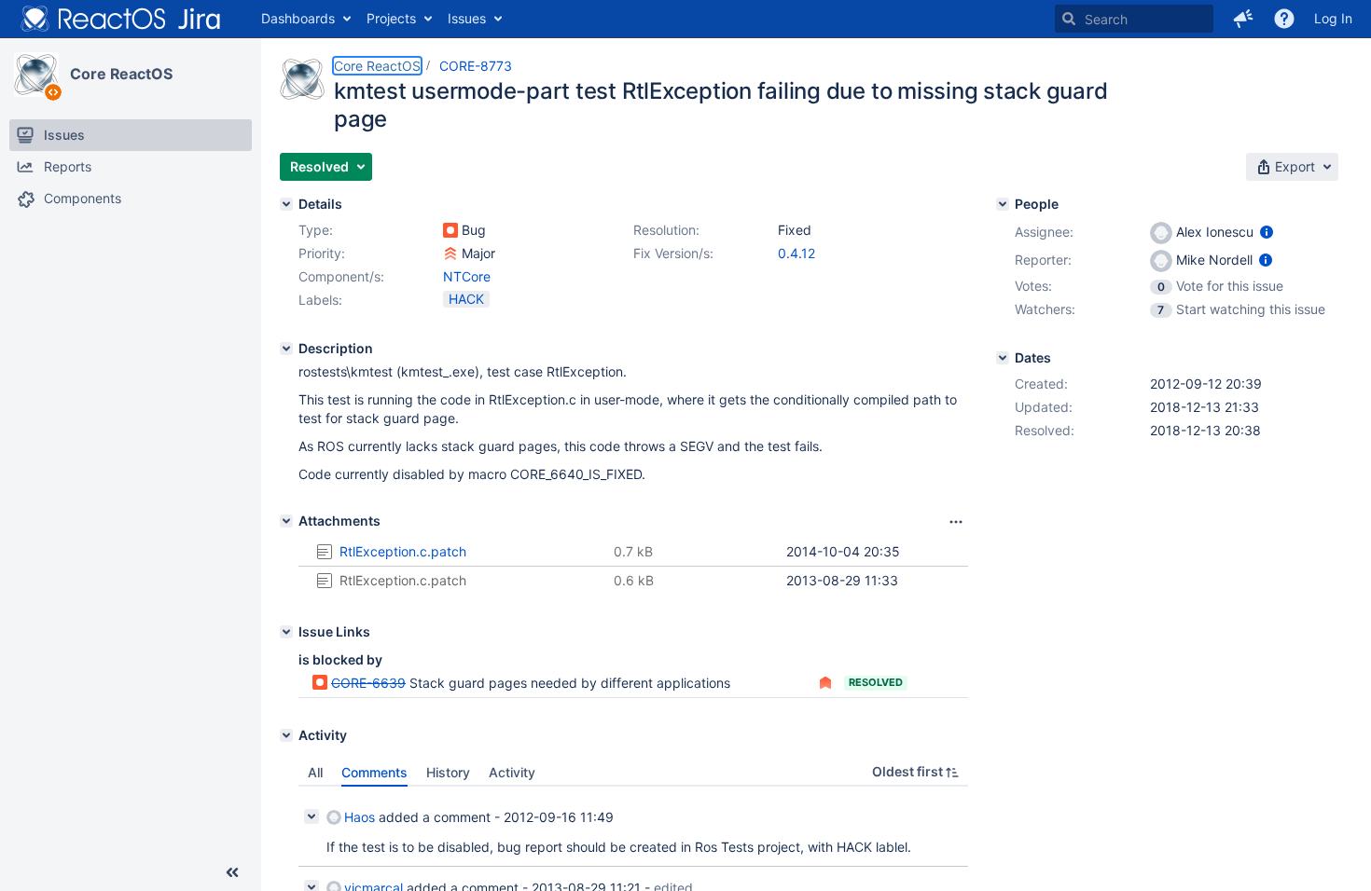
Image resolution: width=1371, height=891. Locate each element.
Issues (467, 18)
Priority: (321, 253)
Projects (391, 18)
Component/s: (341, 276)
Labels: (320, 300)
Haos (359, 817)
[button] (1243, 18)
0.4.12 (796, 253)
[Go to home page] (121, 18)
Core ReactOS (121, 73)
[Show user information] (1266, 232)
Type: (315, 230)
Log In (1333, 18)
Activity (512, 772)
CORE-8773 (475, 66)
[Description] (286, 348)
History (448, 772)
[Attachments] (286, 521)
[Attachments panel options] (956, 522)
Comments (374, 772)
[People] (1002, 204)
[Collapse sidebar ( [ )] (232, 872)
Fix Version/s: (673, 253)
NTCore (467, 276)
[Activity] (286, 735)
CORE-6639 (368, 683)
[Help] (1284, 18)
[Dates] (1002, 357)
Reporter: (1043, 259)
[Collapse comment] (311, 816)
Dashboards (298, 18)
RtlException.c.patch (402, 551)
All (315, 772)
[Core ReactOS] (36, 74)
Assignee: (1044, 232)
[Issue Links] (286, 631)
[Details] (286, 204)
